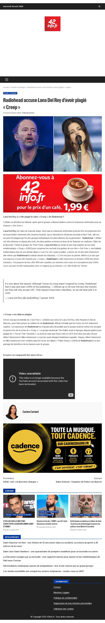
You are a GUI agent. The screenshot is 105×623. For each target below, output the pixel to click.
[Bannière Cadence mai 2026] (52, 448)
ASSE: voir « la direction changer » (20, 480)
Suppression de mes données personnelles (73, 603)
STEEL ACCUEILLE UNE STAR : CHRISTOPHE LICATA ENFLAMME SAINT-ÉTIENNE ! (19, 506)
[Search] (99, 6)
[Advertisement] (52, 54)
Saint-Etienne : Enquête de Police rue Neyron (79, 480)
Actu (14, 514)
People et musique (10, 93)
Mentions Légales (61, 592)
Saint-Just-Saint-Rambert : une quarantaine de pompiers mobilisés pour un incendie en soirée (50, 551)
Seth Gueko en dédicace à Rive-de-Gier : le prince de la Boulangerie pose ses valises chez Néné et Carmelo (86, 506)
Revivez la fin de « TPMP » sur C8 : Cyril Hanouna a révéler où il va (52, 506)
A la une (8, 514)
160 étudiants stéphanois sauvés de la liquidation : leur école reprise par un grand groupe (48, 566)
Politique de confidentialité (65, 598)
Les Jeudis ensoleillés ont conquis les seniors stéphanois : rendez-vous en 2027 (43, 571)
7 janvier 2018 (46, 298)
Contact (57, 587)
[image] (52, 193)
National (55, 511)
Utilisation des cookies (64, 609)
